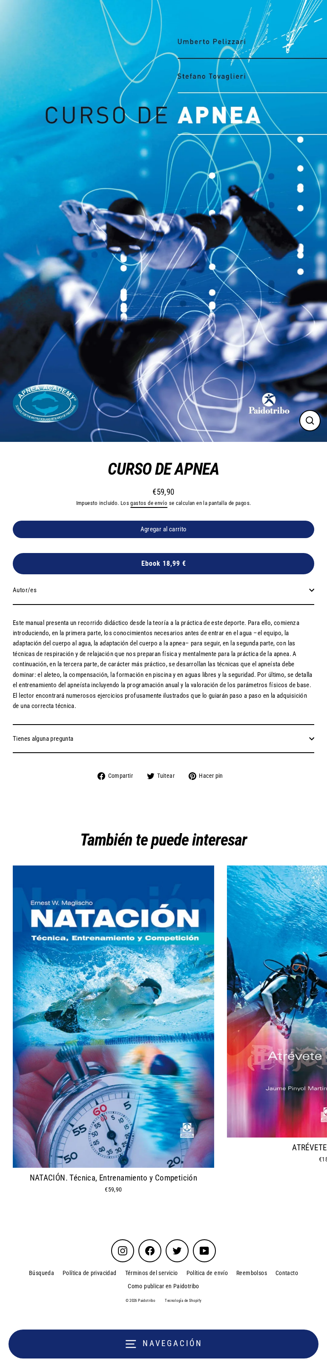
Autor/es (25, 590)
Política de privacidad (89, 1273)
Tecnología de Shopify (183, 1300)
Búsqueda (41, 1273)
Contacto (286, 1273)
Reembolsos (251, 1273)
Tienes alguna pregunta (43, 738)
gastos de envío (148, 503)
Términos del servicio (151, 1273)
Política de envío (207, 1273)
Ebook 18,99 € (163, 563)
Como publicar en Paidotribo (163, 1286)
